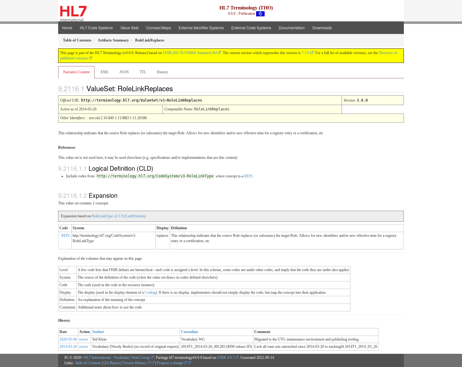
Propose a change (170, 363)
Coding (150, 292)
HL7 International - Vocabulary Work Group (117, 357)
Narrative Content (76, 72)
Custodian (189, 332)
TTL (143, 72)
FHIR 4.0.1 (225, 357)
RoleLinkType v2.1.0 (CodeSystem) (119, 216)
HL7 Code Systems (96, 27)
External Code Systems (251, 27)
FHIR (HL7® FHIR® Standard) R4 (190, 53)
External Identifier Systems (201, 27)
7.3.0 (305, 53)
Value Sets (129, 27)
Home (67, 27)
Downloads (322, 27)
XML (104, 72)
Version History (134, 363)
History (162, 72)
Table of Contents (88, 363)
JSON (124, 72)
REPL (248, 176)
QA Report (111, 363)
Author (98, 332)
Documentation (292, 27)
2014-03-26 (68, 346)
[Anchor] (178, 88)
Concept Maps (158, 27)
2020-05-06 (68, 339)
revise (83, 339)
